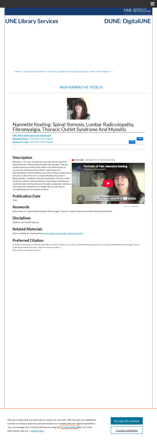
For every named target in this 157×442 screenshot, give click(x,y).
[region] (78, 425)
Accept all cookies (126, 421)
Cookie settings (69, 427)
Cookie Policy (36, 430)
